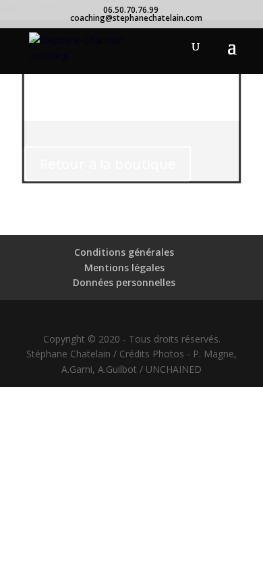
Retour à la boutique (108, 163)
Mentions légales (124, 267)
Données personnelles (124, 282)
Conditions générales (124, 252)
